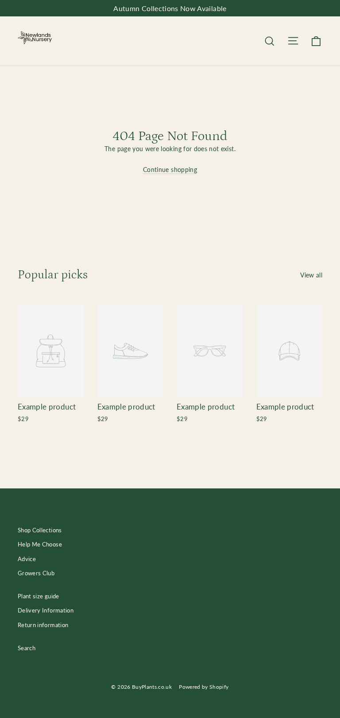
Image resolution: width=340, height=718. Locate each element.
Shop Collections (40, 530)
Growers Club (36, 573)
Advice (27, 558)
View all (311, 275)
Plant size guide (38, 596)
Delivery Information (45, 610)
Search (26, 648)
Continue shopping (170, 169)
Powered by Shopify (203, 686)
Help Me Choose (40, 544)
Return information (43, 624)
